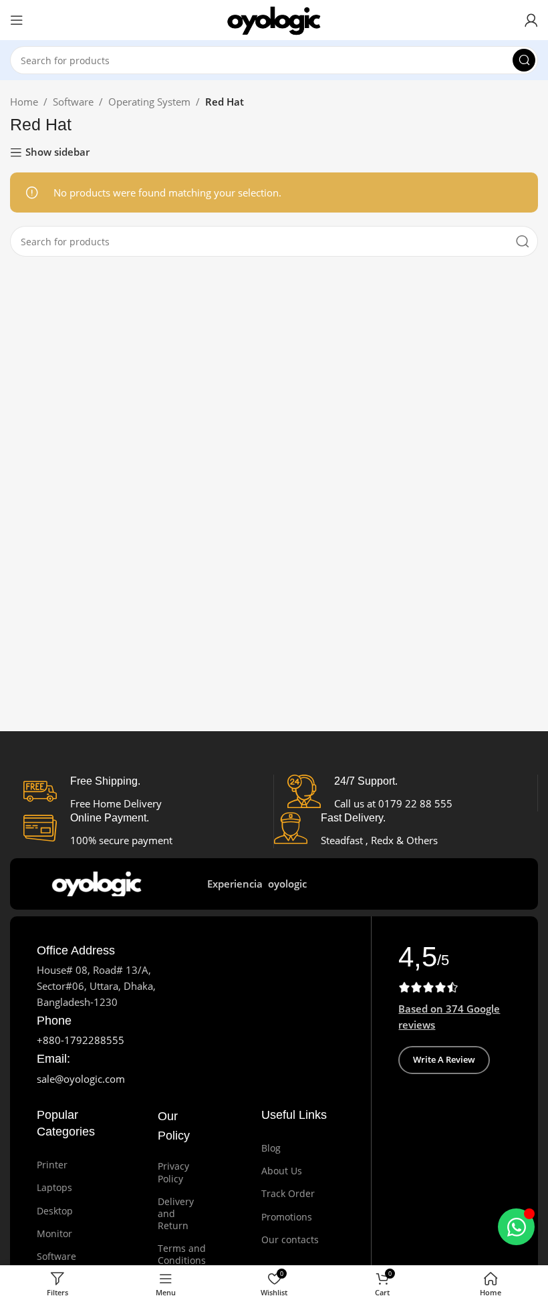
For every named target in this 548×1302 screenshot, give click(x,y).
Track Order (288, 1193)
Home (24, 101)
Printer (52, 1164)
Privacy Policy (172, 1172)
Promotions (286, 1216)
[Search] (524, 60)
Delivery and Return (172, 1213)
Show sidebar (57, 152)
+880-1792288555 (80, 1040)
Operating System (149, 101)
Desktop (55, 1210)
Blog (271, 1148)
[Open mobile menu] (16, 20)
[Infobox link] (76, 950)
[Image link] (99, 882)
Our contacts (290, 1239)
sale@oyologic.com (81, 1078)
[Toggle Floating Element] (516, 1226)
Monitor (54, 1233)
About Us (281, 1170)
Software (73, 101)
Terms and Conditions (172, 1254)
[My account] (531, 20)
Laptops (54, 1187)
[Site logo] (273, 18)
